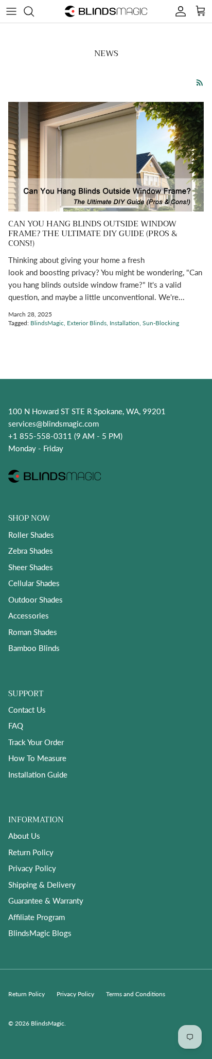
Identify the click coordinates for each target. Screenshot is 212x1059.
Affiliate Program (36, 917)
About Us (24, 835)
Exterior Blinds (87, 323)
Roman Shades (32, 632)
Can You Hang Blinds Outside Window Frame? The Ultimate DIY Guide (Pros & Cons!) (93, 233)
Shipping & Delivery (42, 884)
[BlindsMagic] (106, 11)
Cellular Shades (34, 583)
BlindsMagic (47, 323)
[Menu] (11, 11)
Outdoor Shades (35, 599)
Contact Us (27, 709)
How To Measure (37, 758)
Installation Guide (37, 774)
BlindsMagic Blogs (40, 933)
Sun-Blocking (161, 323)
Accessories (28, 615)
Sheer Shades (30, 567)
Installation (124, 323)
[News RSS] (200, 82)
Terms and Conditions (135, 994)
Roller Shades (31, 534)
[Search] (34, 11)
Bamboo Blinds (34, 647)
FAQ (15, 725)
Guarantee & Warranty (45, 900)
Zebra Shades (30, 550)
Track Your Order (36, 742)
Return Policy (31, 852)
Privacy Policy (32, 868)
